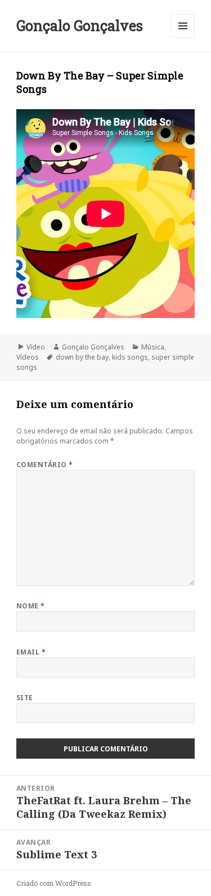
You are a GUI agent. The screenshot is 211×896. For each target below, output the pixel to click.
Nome (30, 606)
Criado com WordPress (53, 883)
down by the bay (82, 357)
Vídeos (27, 357)
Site (24, 697)
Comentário (44, 464)
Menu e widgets (183, 37)
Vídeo (35, 347)
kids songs (130, 357)
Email (31, 652)
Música (152, 347)
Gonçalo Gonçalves (79, 25)
